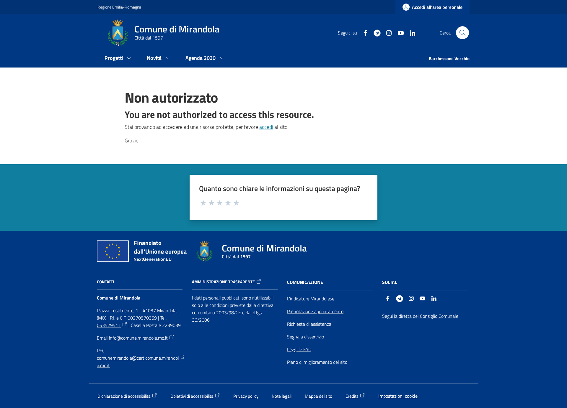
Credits (352, 396)
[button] (462, 33)
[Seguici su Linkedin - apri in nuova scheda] (410, 32)
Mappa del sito (318, 396)
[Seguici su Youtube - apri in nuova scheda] (398, 32)
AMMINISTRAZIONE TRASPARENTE (223, 282)
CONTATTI (105, 282)
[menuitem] (118, 59)
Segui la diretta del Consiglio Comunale (420, 316)
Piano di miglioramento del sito (317, 362)
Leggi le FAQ (299, 349)
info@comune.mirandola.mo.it (138, 337)
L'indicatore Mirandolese (310, 298)
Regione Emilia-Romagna (119, 7)
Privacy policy (245, 396)
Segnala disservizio (305, 336)
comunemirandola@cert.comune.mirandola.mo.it (138, 361)
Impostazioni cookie (398, 395)
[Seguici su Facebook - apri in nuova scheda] (363, 32)
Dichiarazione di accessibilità (124, 396)
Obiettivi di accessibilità (192, 396)
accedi (266, 127)
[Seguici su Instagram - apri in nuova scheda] (386, 32)
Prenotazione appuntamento (315, 311)
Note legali (281, 396)
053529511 (109, 325)
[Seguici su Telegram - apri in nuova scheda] (375, 32)
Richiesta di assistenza (309, 324)
